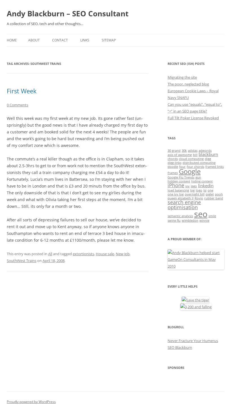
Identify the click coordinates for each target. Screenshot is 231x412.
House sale (105, 253)
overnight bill (195, 194)
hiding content (202, 181)
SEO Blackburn (180, 347)
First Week (22, 91)
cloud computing (191, 159)
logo (199, 190)
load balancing (178, 190)
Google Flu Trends (181, 177)
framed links (214, 167)
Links (84, 40)
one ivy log (176, 194)
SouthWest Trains (21, 260)
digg (208, 159)
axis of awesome (180, 155)
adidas (192, 151)
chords (173, 159)
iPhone (176, 185)
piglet (210, 194)
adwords (205, 151)
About (34, 40)
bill (195, 155)
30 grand (174, 151)
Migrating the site (182, 77)
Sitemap (109, 40)
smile (212, 216)
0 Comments (17, 104)
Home (12, 40)
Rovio (199, 198)
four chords (195, 167)
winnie (204, 220)
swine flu (174, 220)
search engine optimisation (184, 205)
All (50, 253)
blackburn (208, 154)
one (210, 190)
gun (198, 177)
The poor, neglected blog (188, 84)
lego (194, 186)
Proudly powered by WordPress (31, 401)
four (182, 167)
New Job (123, 253)
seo (200, 214)
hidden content (179, 181)
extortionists (83, 253)
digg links (174, 163)
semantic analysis (180, 216)
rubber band (213, 198)
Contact (60, 40)
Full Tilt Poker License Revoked (193, 117)
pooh (219, 194)
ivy (187, 186)
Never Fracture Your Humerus (193, 340)
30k (184, 151)
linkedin (206, 185)
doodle (173, 167)
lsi (204, 190)
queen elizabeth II (181, 198)
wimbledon (190, 220)
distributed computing (199, 163)
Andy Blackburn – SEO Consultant (67, 13)
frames (173, 173)
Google (190, 171)
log (192, 190)
